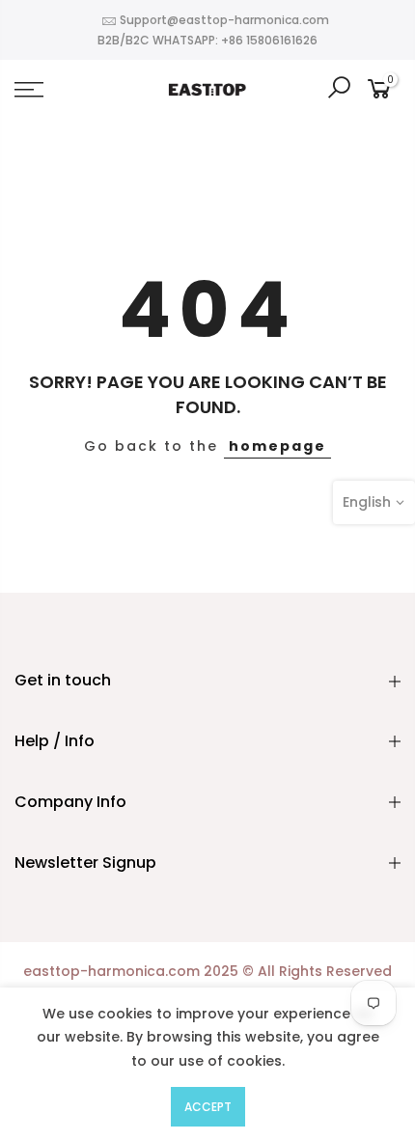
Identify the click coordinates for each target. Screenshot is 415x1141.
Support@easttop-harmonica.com (224, 20)
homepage (277, 446)
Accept (208, 1107)
